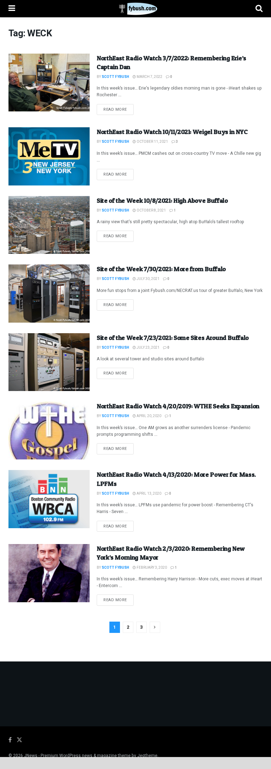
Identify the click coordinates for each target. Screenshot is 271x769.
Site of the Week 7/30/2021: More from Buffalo (161, 269)
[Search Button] (259, 8)
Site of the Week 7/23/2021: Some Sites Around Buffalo (173, 337)
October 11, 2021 (152, 141)
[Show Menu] (11, 8)
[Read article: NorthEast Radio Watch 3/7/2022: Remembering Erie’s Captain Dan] (49, 82)
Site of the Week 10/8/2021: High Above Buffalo (162, 200)
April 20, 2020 (148, 416)
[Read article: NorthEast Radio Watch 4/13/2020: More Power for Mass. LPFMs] (49, 499)
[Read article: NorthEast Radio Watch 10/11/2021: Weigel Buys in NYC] (49, 156)
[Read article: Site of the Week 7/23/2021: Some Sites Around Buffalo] (49, 362)
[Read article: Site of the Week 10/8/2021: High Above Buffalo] (49, 225)
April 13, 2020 (148, 493)
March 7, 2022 (149, 76)
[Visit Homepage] (135, 9)
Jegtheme (147, 755)
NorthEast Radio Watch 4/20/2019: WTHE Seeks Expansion (178, 406)
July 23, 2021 (147, 347)
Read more (118, 109)
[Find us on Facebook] (10, 740)
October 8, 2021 (151, 210)
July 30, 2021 (147, 278)
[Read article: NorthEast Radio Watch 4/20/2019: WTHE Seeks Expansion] (49, 430)
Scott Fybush (115, 76)
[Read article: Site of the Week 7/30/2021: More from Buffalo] (49, 293)
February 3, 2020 (151, 567)
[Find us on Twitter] (19, 740)
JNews (30, 755)
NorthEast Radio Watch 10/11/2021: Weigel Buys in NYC (172, 131)
